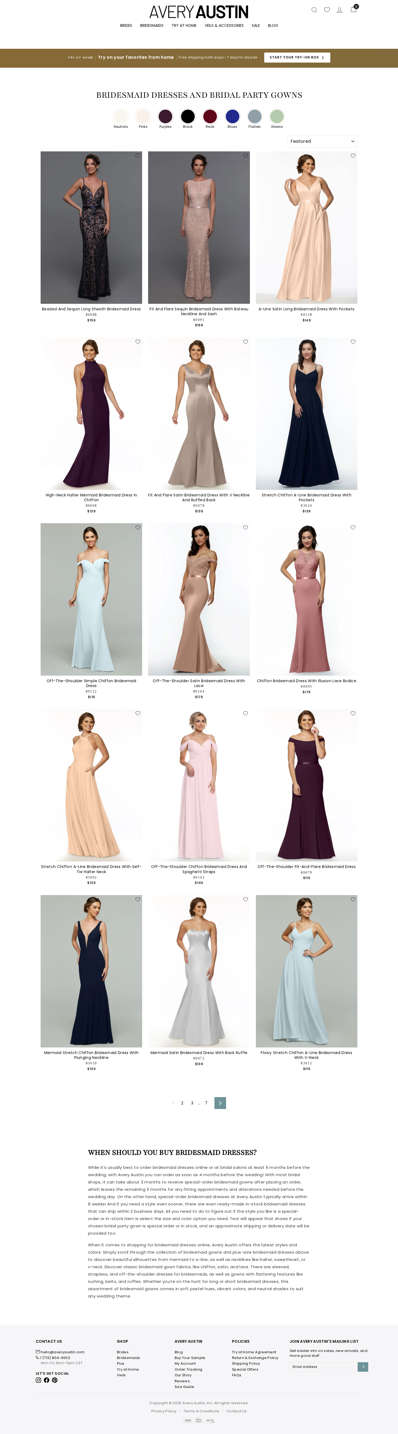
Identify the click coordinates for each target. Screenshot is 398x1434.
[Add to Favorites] (137, 155)
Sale (256, 25)
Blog (273, 25)
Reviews (182, 1381)
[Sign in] (339, 10)
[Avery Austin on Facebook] (46, 1379)
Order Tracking (189, 1369)
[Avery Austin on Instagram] (39, 1379)
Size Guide (184, 1386)
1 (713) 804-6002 (55, 1357)
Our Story (183, 1375)
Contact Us (237, 1411)
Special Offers (245, 1369)
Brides (126, 25)
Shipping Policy (246, 1363)
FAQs (236, 1375)
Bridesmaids (152, 25)
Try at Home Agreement (254, 1352)
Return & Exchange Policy (255, 1357)
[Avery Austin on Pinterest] (54, 1379)
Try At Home (184, 25)
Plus (120, 1363)
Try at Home (128, 1369)
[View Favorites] (327, 9)
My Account (185, 1363)
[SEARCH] (314, 9)
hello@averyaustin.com (62, 1352)
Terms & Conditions (202, 1411)
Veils (121, 1375)
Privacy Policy (164, 1411)
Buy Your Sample (190, 1357)
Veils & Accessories (224, 25)
